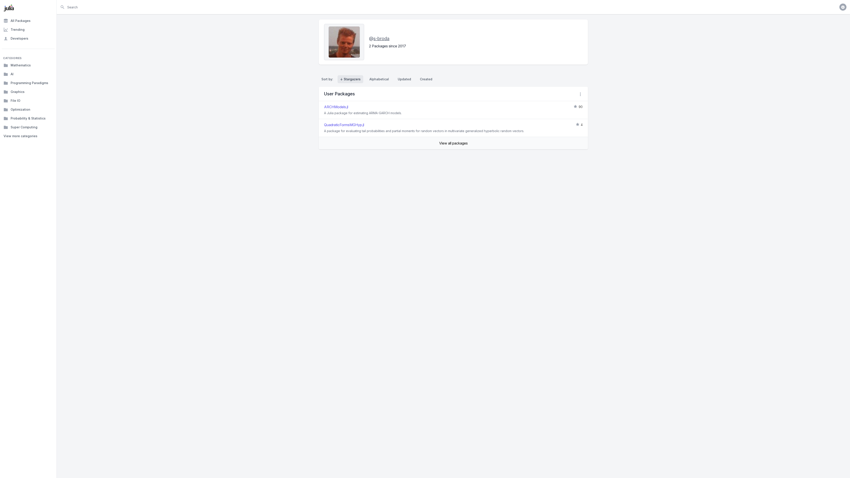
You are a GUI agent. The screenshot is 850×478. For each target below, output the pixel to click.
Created (426, 79)
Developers (19, 38)
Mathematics (21, 65)
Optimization (20, 109)
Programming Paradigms (29, 83)
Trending (18, 29)
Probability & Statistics (28, 118)
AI (12, 74)
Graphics (18, 92)
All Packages (21, 21)
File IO (15, 100)
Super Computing (24, 127)
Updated (404, 79)
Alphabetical (379, 79)
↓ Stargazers (350, 79)
